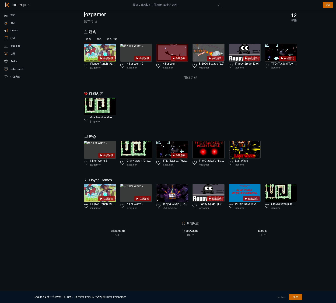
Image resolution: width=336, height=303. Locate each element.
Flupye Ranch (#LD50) (104, 63)
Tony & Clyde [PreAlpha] (178, 203)
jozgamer (95, 67)
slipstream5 (118, 232)
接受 (295, 297)
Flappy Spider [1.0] (246, 63)
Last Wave (241, 160)
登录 (328, 5)
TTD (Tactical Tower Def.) (287, 63)
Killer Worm (170, 63)
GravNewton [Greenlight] (105, 117)
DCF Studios (170, 207)
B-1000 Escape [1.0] (211, 63)
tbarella (262, 232)
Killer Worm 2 (135, 63)
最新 (88, 38)
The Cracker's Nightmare (214, 160)
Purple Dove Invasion (248, 203)
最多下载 (112, 38)
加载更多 (190, 77)
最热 (99, 38)
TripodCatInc (190, 232)
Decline (281, 297)
